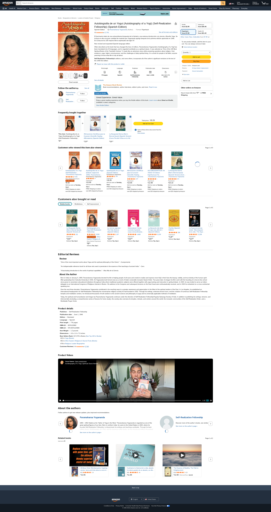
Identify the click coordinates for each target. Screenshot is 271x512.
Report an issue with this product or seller (111, 64)
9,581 (98, 234)
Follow (82, 93)
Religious (97, 18)
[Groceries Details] (70, 8)
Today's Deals (88, 8)
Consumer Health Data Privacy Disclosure (137, 506)
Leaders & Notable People (85, 18)
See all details (99, 80)
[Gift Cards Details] (109, 8)
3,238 (200, 234)
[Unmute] (211, 400)
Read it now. (153, 87)
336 (179, 232)
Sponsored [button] (61, 441)
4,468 (138, 234)
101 (76, 234)
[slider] (132, 400)
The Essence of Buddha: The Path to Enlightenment (186, 469)
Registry (126, 8)
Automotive (166, 8)
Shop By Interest (224, 8)
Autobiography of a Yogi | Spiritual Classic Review (81, 363)
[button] (5, 8)
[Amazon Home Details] (147, 8)
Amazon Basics (34, 8)
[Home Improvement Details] (186, 8)
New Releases (56, 8)
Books (97, 8)
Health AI (12, 8)
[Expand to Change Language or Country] (141, 499)
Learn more (153, 100)
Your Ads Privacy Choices (158, 506)
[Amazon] (8, 3)
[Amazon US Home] (116, 500)
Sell (112, 8)
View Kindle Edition (102, 105)
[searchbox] (121, 3)
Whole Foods (77, 8)
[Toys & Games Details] (160, 8)
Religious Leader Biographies (75, 343)
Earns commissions (81, 361)
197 (117, 234)
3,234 (159, 234)
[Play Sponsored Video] (135, 455)
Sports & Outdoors (200, 8)
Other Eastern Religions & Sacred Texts (93, 238)
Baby (190, 8)
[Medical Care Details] (27, 8)
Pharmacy (235, 8)
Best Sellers (45, 8)
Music (133, 8)
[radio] (188, 25)
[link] (95, 123)
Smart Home (213, 8)
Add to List (186, 80)
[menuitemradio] (207, 400)
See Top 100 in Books (93, 336)
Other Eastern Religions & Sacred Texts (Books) (81, 341)
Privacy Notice (120, 506)
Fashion (118, 8)
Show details (141, 133)
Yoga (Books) (69, 338)
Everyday (244, 8)
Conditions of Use (109, 506)
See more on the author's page (90, 432)
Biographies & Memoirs (70, 18)
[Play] (60, 400)
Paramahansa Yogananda (118, 29)
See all (86, 88)
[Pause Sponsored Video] (106, 464)
